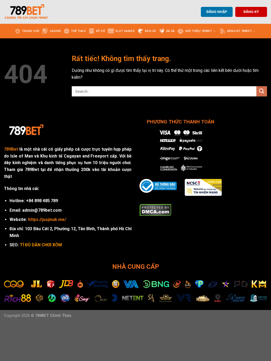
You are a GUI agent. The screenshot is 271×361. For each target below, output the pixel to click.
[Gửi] (261, 91)
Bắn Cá (150, 31)
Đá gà (170, 31)
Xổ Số (100, 31)
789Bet (11, 149)
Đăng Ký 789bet (239, 31)
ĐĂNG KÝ (251, 12)
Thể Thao (78, 31)
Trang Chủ (30, 31)
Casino (55, 31)
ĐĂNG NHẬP (216, 12)
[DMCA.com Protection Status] (155, 209)
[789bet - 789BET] (30, 12)
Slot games (125, 31)
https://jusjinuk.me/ (47, 219)
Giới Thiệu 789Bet (198, 31)
